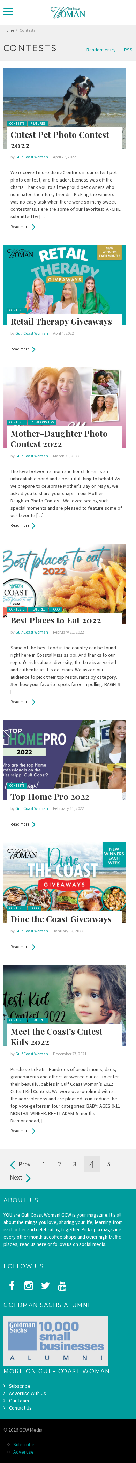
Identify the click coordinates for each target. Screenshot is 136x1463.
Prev (24, 1164)
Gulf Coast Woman (31, 157)
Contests (16, 123)
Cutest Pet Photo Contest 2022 (59, 139)
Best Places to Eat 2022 (55, 620)
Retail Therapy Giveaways (61, 321)
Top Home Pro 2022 (50, 796)
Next (16, 1177)
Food (56, 609)
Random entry (101, 49)
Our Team (19, 1400)
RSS (128, 49)
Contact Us (20, 1408)
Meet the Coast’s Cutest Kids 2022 (56, 1036)
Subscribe (19, 1386)
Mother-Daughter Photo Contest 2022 (59, 438)
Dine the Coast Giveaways (61, 918)
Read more (19, 226)
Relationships (42, 422)
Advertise (23, 1452)
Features (38, 123)
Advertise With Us (27, 1393)
